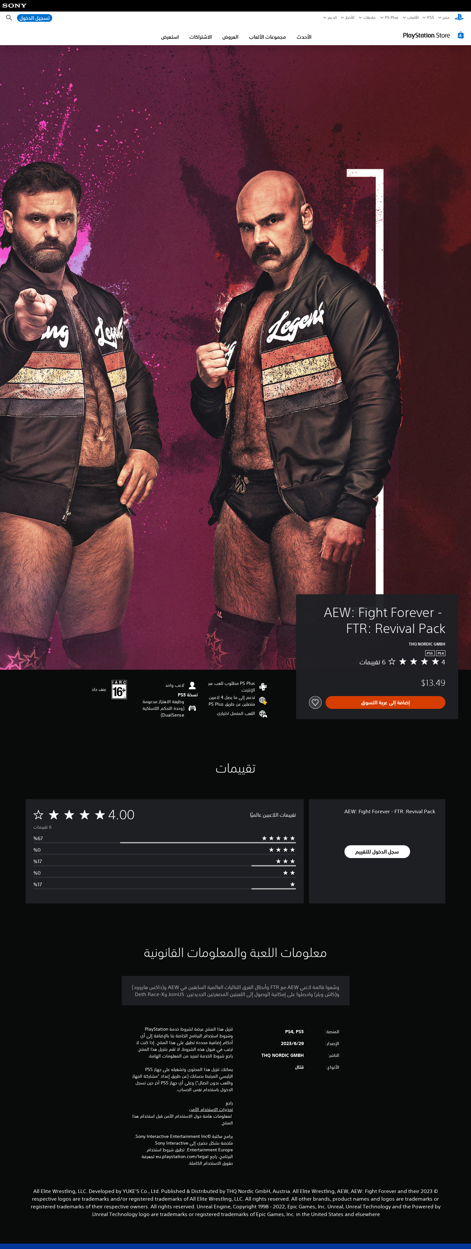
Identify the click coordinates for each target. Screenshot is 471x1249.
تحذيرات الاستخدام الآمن (211, 1109)
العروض (230, 37)
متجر (446, 17)
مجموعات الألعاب (267, 37)
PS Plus (391, 17)
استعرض (170, 37)
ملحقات (369, 17)
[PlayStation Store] (434, 35)
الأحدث (304, 37)
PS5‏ (430, 17)
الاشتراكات (200, 37)
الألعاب (412, 17)
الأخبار (349, 17)
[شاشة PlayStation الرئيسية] (459, 18)
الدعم (332, 17)
